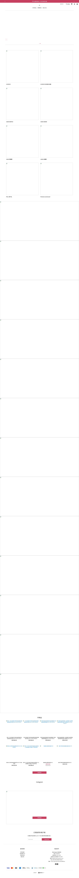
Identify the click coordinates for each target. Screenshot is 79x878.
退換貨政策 (22, 855)
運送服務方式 (22, 853)
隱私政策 (22, 856)
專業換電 (39, 7)
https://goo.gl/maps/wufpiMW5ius (58, 861)
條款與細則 (22, 852)
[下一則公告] (74, 1)
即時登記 (39, 817)
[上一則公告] (4, 1)
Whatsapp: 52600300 (56, 852)
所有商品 (34, 7)
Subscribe (46, 839)
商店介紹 (44, 7)
